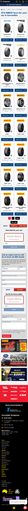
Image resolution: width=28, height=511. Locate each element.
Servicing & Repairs (6, 460)
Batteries (3, 457)
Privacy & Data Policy (9, 504)
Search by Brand (5, 445)
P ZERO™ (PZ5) (20, 183)
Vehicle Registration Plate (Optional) (7, 316)
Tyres (3, 440)
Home (3, 9)
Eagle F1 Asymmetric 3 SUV (20, 59)
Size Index (4, 481)
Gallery (4, 474)
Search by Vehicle (6, 442)
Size (3, 267)
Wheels (4, 450)
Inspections (4, 459)
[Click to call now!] (16, 1)
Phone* (9, 275)
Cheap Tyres (4, 486)
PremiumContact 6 (20, 83)
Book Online (5, 469)
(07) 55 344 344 (8, 425)
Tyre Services (4, 462)
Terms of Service (13, 332)
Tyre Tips (4, 448)
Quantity (21, 267)
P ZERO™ (7, 134)
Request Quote (6, 336)
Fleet (3, 471)
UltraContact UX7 (20, 109)
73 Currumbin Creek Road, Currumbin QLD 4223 (14, 421)
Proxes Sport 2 (7, 34)
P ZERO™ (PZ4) (20, 134)
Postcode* (4, 284)
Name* (3, 271)
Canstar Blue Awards (6, 482)
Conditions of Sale (17, 504)
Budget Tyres (4, 484)
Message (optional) (6, 321)
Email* (3, 280)
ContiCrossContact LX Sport (7, 84)
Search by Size (5, 443)
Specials (4, 466)
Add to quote (6, 39)
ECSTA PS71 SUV (20, 34)
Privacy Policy (5, 332)
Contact (4, 467)
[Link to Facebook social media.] (14, 508)
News (3, 473)
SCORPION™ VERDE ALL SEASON (7, 208)
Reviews (4, 476)
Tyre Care (4, 447)
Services (4, 455)
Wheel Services (5, 464)
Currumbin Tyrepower (15, 4)
